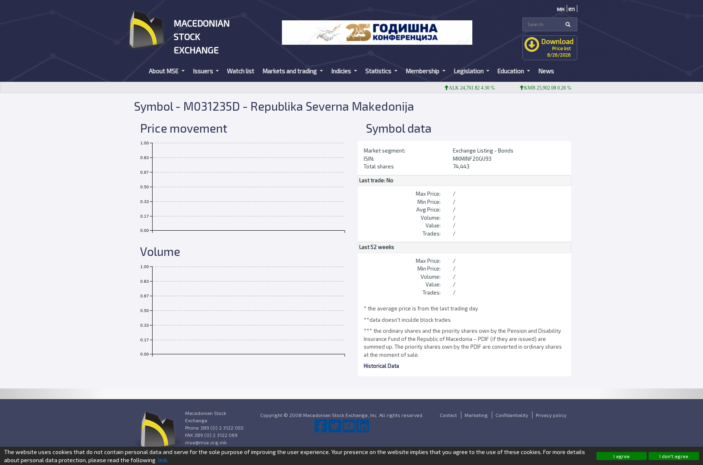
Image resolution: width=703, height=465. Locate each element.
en (571, 8)
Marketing (476, 415)
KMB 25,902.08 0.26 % (540, 88)
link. (163, 459)
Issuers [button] (203, 70)
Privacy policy (551, 415)
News (546, 70)
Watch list (240, 70)
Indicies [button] (341, 70)
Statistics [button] (379, 70)
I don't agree (673, 456)
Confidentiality (512, 415)
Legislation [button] (469, 70)
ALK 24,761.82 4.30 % (464, 88)
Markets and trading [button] (290, 70)
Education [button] (511, 70)
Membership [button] (423, 70)
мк (561, 8)
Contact (448, 415)
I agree (621, 456)
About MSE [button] (164, 70)
